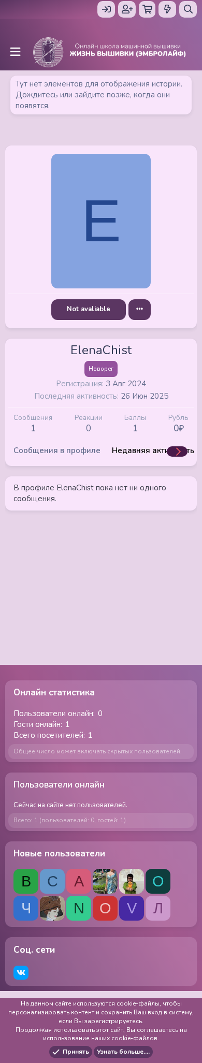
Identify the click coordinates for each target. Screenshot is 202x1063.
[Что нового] (167, 9)
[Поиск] (188, 9)
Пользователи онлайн (59, 785)
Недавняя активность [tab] (153, 450)
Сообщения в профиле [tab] (56, 450)
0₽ (179, 428)
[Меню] (15, 52)
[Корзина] (147, 9)
